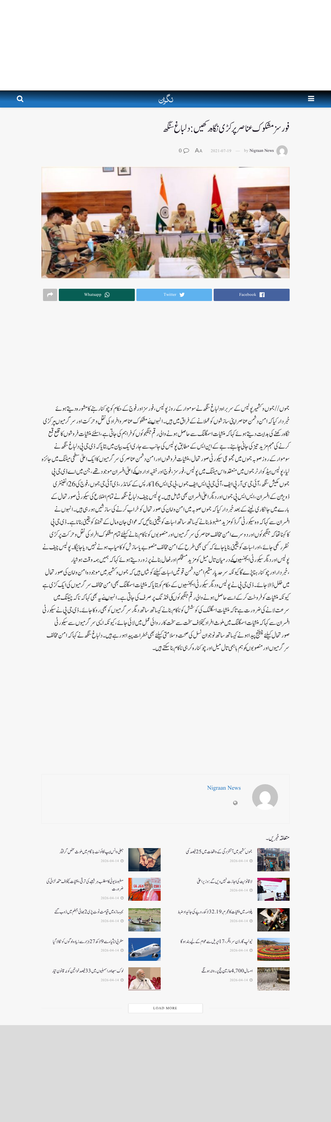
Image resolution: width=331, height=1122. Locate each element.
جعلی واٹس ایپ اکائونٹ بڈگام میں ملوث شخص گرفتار (91, 852)
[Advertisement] (165, 45)
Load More (165, 1008)
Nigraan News (262, 151)
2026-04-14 (239, 861)
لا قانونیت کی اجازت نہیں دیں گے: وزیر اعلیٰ (224, 881)
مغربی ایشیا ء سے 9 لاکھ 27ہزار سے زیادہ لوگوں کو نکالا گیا (88, 941)
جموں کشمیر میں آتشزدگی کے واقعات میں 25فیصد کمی (219, 852)
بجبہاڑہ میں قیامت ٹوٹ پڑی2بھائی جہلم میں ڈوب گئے (88, 912)
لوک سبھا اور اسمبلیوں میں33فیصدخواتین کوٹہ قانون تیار (87, 971)
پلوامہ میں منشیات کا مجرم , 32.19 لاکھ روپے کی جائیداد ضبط (215, 912)
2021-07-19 (221, 151)
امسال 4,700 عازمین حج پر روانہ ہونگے (226, 971)
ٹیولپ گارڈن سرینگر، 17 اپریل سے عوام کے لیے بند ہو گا (216, 941)
